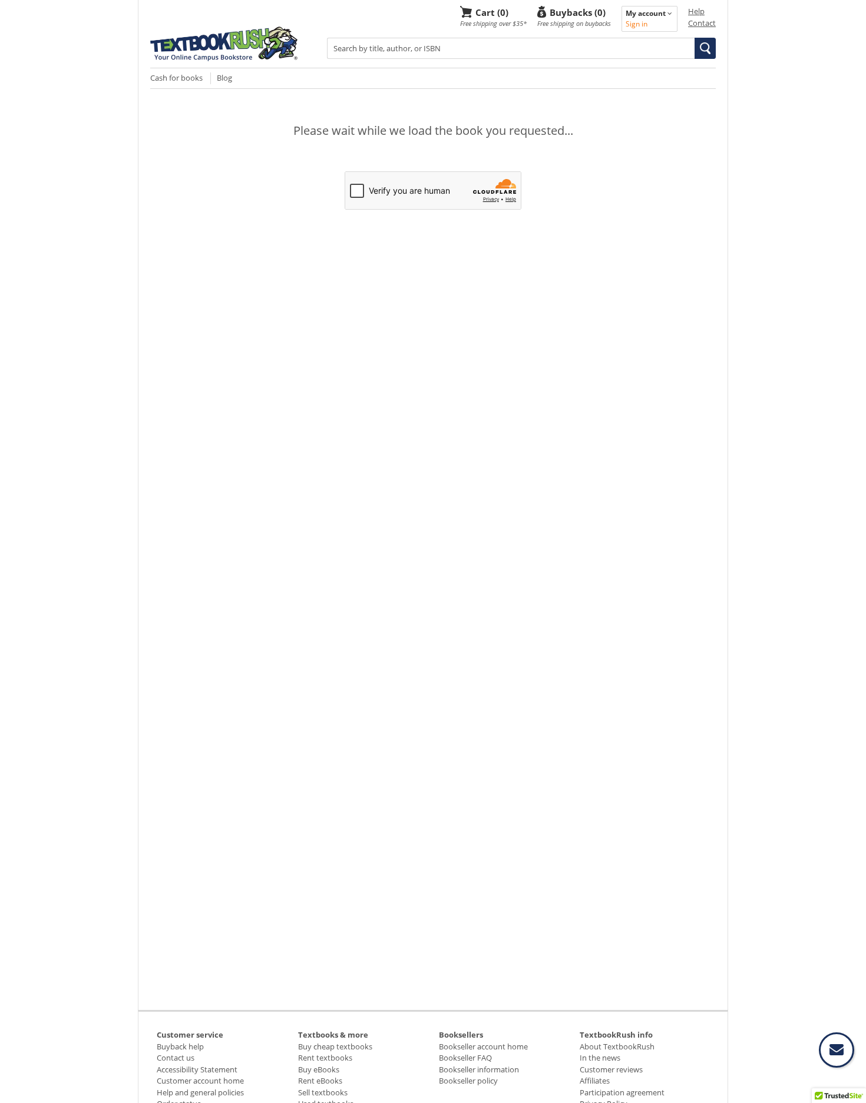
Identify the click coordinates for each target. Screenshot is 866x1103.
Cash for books (176, 77)
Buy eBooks (318, 1069)
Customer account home (200, 1080)
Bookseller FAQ (465, 1057)
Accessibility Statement (197, 1069)
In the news (600, 1057)
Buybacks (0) (578, 12)
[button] (705, 48)
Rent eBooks (320, 1080)
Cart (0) (491, 12)
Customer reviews (611, 1069)
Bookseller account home (483, 1046)
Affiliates (595, 1080)
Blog (224, 77)
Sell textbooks (323, 1092)
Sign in (636, 24)
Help (696, 11)
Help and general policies (200, 1092)
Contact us (175, 1057)
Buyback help (180, 1046)
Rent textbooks (325, 1057)
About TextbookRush (617, 1046)
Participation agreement (622, 1092)
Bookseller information (479, 1069)
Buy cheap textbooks (335, 1046)
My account (646, 13)
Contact (702, 23)
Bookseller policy (468, 1080)
